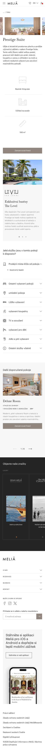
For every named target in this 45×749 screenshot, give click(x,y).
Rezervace (7, 576)
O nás (5, 570)
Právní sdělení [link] (9, 713)
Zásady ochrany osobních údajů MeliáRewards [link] (22, 722)
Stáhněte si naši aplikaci (19, 655)
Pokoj (8, 12)
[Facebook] (4, 603)
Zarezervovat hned (22, 150)
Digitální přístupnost (11, 737)
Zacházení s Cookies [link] (11, 727)
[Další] (30, 449)
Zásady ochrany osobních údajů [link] (16, 718)
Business (6, 583)
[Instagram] (10, 603)
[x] (15, 603)
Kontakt (6, 589)
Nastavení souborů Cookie (14, 732)
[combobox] (35, 3)
